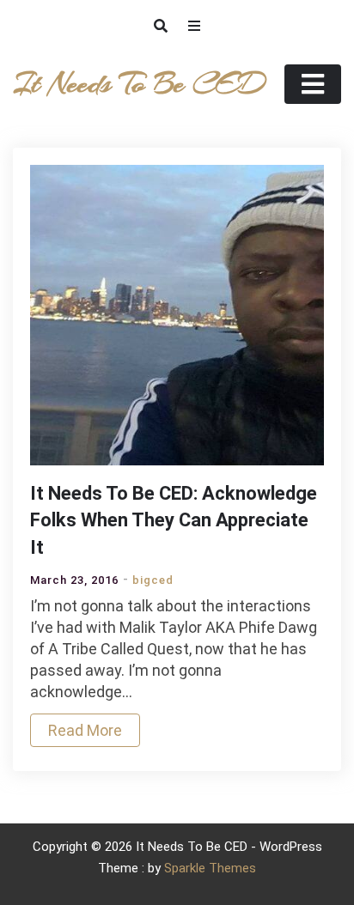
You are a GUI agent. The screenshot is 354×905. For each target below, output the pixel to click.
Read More (85, 730)
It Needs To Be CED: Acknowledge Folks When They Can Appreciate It (173, 520)
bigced (153, 580)
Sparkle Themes (210, 868)
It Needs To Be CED (139, 83)
